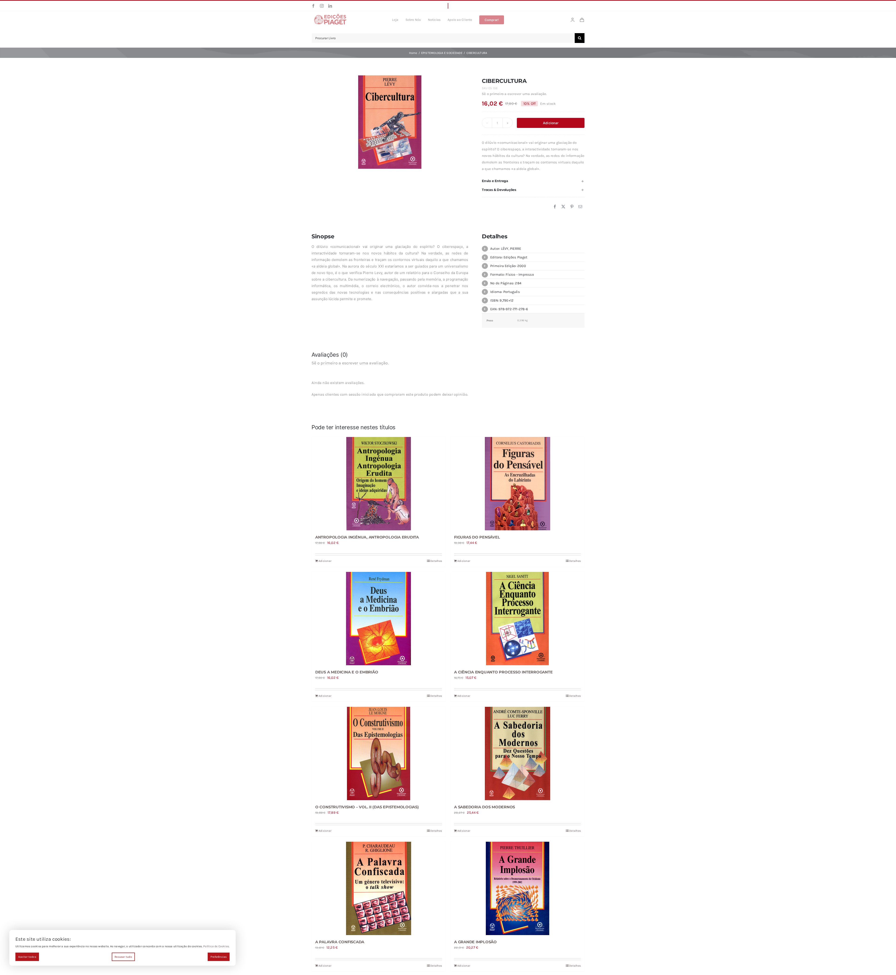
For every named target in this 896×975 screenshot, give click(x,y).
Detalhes (436, 561)
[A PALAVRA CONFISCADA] (378, 888)
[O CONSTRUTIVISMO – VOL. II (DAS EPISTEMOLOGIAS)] (378, 753)
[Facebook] (555, 206)
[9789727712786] (389, 122)
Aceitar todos (27, 956)
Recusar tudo (123, 956)
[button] (533, 181)
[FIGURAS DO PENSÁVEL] (517, 483)
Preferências (218, 956)
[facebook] (313, 6)
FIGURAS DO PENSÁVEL (477, 537)
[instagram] (322, 6)
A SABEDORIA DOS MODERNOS (484, 807)
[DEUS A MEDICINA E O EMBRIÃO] (378, 618)
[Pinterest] (572, 206)
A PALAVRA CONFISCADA (339, 942)
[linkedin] (330, 6)
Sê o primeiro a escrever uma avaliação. (514, 94)
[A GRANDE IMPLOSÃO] (517, 888)
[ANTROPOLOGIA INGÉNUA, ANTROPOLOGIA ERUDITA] (378, 483)
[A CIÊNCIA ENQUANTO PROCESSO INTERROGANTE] (517, 618)
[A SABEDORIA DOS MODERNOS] (517, 753)
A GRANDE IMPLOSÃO (475, 942)
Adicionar (550, 123)
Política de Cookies (216, 946)
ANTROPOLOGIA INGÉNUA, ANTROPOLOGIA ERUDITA (367, 537)
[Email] (580, 206)
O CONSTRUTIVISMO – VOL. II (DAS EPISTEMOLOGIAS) (367, 807)
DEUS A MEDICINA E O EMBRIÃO (346, 672)
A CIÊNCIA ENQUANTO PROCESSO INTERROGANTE (503, 672)
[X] (563, 206)
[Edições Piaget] (330, 15)
